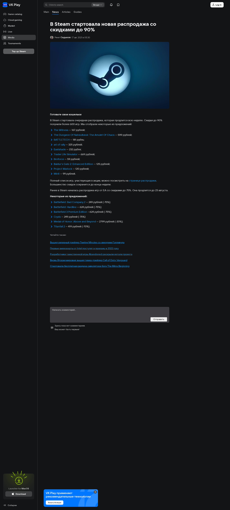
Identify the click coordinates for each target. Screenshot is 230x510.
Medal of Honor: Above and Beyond (75, 221)
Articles (66, 11)
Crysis (57, 216)
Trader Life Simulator (65, 154)
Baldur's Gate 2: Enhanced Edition (73, 164)
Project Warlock (63, 168)
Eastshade (60, 149)
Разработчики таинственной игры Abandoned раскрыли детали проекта (91, 254)
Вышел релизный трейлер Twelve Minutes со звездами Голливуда (87, 242)
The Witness (61, 130)
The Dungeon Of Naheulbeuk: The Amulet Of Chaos (84, 134)
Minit (56, 173)
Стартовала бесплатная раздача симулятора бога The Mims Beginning (89, 266)
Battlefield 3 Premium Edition (70, 211)
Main (46, 11)
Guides (78, 11)
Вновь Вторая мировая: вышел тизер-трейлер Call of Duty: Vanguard (88, 260)
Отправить (158, 319)
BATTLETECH (61, 139)
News (55, 11)
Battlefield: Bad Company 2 (69, 202)
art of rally (59, 144)
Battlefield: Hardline (65, 207)
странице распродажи (142, 180)
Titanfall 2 (59, 226)
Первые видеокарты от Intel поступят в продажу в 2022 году (84, 248)
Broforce (59, 159)
